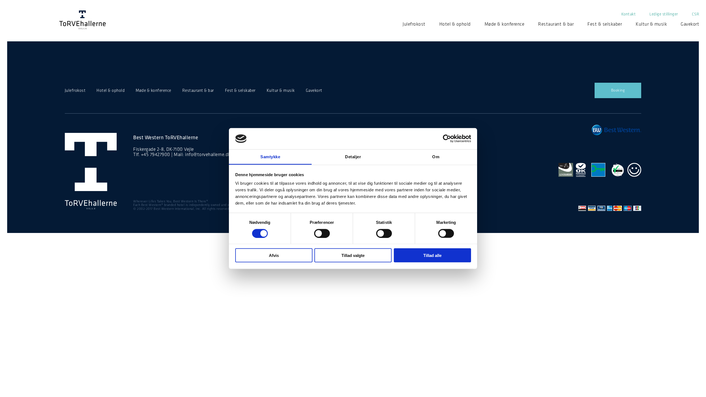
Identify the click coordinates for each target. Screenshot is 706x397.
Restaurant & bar (556, 24)
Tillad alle (432, 255)
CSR (695, 14)
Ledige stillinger (663, 14)
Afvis (274, 255)
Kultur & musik (651, 24)
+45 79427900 (155, 154)
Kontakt (628, 14)
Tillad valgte (353, 255)
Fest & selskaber (604, 24)
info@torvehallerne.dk (208, 154)
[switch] (322, 233)
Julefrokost (414, 24)
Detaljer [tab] (353, 156)
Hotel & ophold (455, 24)
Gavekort (690, 24)
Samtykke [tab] (270, 156)
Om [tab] (435, 156)
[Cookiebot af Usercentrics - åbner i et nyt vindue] (447, 139)
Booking (618, 90)
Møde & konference (505, 24)
